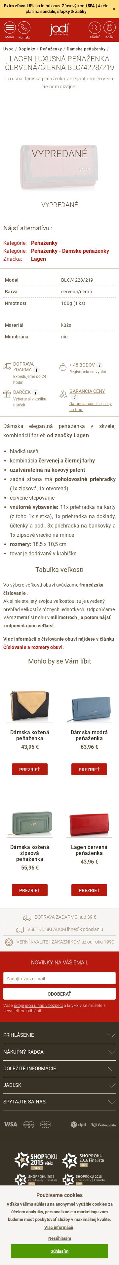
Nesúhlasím (59, 1238)
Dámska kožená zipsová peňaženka (29, 853)
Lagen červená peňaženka (89, 850)
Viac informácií (58, 1227)
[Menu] (9, 27)
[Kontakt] (24, 27)
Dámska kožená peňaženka (29, 735)
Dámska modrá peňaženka (89, 735)
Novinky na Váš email (59, 962)
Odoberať (59, 994)
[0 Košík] (109, 27)
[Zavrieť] (114, 9)
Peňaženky (51, 49)
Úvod (8, 49)
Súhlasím (59, 1251)
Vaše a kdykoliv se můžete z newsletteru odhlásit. (54, 1008)
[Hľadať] (94, 27)
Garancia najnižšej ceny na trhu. (90, 400)
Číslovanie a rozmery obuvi (32, 647)
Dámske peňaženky (86, 49)
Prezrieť (29, 769)
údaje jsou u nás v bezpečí (38, 1005)
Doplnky (27, 49)
